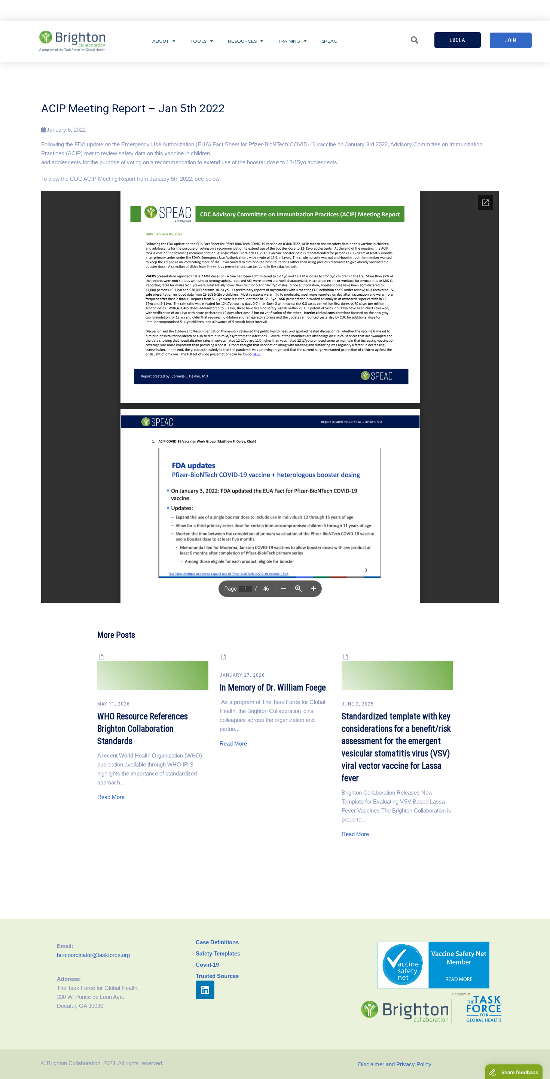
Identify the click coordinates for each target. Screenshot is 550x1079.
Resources (242, 41)
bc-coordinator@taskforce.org (93, 955)
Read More (111, 797)
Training (289, 41)
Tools (198, 41)
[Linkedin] (205, 990)
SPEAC (329, 41)
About (160, 41)
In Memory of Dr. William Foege (273, 688)
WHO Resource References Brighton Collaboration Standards (142, 728)
